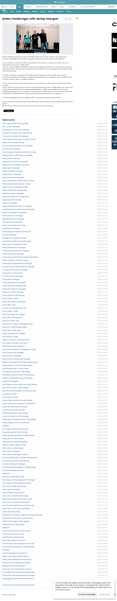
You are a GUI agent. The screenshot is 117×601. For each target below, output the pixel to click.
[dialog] (84, 588)
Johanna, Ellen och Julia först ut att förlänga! (17, 400)
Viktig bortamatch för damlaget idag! (14, 190)
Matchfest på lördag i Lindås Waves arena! (17, 499)
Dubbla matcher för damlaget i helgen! (15, 260)
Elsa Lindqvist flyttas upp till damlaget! (15, 123)
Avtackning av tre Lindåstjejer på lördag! (16, 563)
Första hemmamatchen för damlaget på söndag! (19, 349)
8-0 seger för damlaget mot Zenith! (14, 308)
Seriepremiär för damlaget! (11, 356)
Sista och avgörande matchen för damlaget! (17, 146)
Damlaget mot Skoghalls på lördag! (14, 238)
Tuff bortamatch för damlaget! (12, 171)
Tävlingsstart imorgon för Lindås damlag (16, 372)
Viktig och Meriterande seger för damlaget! (17, 206)
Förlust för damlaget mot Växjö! (13, 470)
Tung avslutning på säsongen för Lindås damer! (18, 403)
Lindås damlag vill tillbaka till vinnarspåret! (16, 559)
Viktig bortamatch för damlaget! (13, 177)
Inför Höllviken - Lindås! (10, 298)
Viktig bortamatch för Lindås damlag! (14, 413)
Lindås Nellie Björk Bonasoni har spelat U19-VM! (18, 139)
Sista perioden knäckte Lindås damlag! (15, 461)
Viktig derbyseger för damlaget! (13, 219)
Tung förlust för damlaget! (11, 149)
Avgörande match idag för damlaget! (14, 407)
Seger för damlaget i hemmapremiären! (16, 340)
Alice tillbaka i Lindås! (9, 394)
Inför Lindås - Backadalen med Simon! (15, 343)
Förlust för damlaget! (9, 235)
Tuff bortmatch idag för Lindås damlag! (15, 521)
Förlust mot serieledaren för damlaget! (15, 251)
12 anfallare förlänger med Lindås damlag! (17, 133)
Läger (62, 7)
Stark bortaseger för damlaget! (13, 254)
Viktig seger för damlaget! (11, 168)
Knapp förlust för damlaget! (11, 200)
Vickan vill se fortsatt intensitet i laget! (15, 496)
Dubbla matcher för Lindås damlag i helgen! (17, 365)
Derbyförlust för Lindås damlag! (13, 524)
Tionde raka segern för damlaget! (13, 282)
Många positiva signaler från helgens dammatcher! (20, 362)
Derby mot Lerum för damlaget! (13, 292)
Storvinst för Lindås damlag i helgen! (14, 327)
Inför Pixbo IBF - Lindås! (10, 337)
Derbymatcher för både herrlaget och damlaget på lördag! (22, 515)
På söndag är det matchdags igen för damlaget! (18, 480)
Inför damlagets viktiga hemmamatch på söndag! (19, 152)
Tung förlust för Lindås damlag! (13, 537)
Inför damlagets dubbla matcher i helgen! (16, 184)
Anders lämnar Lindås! (10, 397)
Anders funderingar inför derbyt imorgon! (30, 18)
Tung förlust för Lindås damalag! (13, 410)
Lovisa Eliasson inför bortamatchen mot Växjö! (18, 543)
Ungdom (28, 7)
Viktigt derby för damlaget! (11, 158)
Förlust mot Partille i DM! (10, 321)
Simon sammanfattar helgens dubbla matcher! (18, 181)
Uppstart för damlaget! (10, 381)
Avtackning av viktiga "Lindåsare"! (14, 346)
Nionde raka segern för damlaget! (14, 289)
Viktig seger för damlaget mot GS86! (14, 244)
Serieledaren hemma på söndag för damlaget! (18, 209)
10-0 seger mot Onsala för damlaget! (14, 270)
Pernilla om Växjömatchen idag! (13, 477)
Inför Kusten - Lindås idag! (11, 330)
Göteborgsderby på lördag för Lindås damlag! (18, 435)
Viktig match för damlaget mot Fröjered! (15, 165)
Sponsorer (72, 7)
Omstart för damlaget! (9, 203)
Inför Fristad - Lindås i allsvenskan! (14, 486)
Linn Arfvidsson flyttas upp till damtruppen (17, 241)
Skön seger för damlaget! (11, 451)
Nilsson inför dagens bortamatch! (13, 540)
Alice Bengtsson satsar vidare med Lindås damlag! (19, 384)
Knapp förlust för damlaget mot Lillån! (15, 187)
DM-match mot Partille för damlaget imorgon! (17, 324)
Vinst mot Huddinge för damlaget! (13, 464)
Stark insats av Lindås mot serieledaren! (16, 502)
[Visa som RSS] (77, 19)
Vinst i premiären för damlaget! (13, 352)
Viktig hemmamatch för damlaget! (13, 247)
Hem (5, 7)
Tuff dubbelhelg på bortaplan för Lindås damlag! (19, 467)
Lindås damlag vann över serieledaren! (15, 423)
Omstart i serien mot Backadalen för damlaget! (18, 267)
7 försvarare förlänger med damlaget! (15, 136)
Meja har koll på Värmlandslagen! (13, 566)
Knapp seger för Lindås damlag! (13, 295)
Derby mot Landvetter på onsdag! (13, 225)
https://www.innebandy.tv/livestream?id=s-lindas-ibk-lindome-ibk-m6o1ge (27, 106)
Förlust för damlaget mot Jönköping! (14, 212)
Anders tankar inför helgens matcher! (15, 454)
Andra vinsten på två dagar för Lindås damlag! (18, 547)
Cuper (53, 7)
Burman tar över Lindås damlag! (13, 142)
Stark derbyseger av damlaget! (13, 193)
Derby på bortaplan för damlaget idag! (15, 197)
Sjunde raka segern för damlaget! (14, 302)
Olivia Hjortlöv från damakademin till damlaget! (18, 575)
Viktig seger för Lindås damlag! (12, 438)
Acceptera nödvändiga (87, 594)
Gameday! (5, 550)
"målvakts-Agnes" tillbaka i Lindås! (14, 445)
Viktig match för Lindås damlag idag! (14, 442)
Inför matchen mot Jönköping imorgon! (15, 429)
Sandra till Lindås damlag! (11, 512)
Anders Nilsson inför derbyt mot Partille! (16, 508)
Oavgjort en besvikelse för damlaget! (15, 162)
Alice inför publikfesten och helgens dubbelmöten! (19, 458)
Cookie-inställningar (9, 595)
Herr (11, 7)
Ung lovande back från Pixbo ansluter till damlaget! (19, 257)
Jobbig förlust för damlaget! (11, 174)
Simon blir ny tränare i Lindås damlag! (15, 387)
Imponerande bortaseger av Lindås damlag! (17, 518)
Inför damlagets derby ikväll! (12, 222)
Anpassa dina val (61, 594)
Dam (19, 7)
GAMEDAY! (5, 426)
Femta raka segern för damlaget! (13, 314)
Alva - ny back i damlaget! (11, 126)
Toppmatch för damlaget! (11, 279)
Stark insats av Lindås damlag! (12, 448)
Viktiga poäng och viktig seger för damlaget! (17, 155)
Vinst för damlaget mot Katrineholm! (14, 553)
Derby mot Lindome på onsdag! (13, 534)
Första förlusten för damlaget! (12, 276)
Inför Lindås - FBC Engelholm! (12, 317)
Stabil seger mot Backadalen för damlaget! (17, 263)
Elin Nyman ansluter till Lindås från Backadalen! (18, 375)
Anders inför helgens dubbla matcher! (15, 556)
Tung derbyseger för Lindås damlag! (14, 432)
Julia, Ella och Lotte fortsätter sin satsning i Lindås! (19, 391)
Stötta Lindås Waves (87, 7)
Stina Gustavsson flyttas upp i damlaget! (16, 359)
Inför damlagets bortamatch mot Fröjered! (16, 232)
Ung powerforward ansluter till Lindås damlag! (18, 585)
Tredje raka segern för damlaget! (13, 333)
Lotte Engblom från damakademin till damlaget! (18, 572)
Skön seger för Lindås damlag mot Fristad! (16, 483)
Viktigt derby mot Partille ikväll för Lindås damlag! (19, 419)
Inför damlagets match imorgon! (13, 493)
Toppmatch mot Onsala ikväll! (12, 273)
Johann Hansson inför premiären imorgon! (17, 569)
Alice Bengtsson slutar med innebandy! (15, 130)
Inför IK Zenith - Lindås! (10, 311)
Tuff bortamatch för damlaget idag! (14, 286)
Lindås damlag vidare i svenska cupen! (15, 368)
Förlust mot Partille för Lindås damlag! (15, 416)
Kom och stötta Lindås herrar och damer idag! (18, 505)
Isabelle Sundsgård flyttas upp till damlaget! (17, 378)
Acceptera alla (105, 594)
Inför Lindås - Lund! (8, 305)
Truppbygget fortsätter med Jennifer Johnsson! (18, 578)
